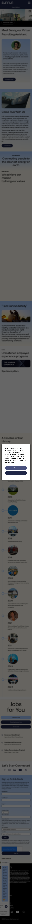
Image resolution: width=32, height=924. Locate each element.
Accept (16, 468)
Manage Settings (16, 473)
